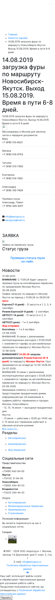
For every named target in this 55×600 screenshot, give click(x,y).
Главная (12, 34)
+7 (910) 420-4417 (12, 205)
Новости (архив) (18, 37)
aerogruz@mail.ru (15, 220)
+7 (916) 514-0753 (12, 154)
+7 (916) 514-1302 (12, 178)
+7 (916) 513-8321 (12, 142)
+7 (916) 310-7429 (12, 190)
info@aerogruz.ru (14, 216)
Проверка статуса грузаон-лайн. (27, 259)
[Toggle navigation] (51, 4)
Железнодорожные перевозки (25, 506)
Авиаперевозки (17, 509)
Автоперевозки (17, 502)
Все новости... (10, 428)
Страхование (15, 513)
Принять (6, 597)
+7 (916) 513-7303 (12, 166)
